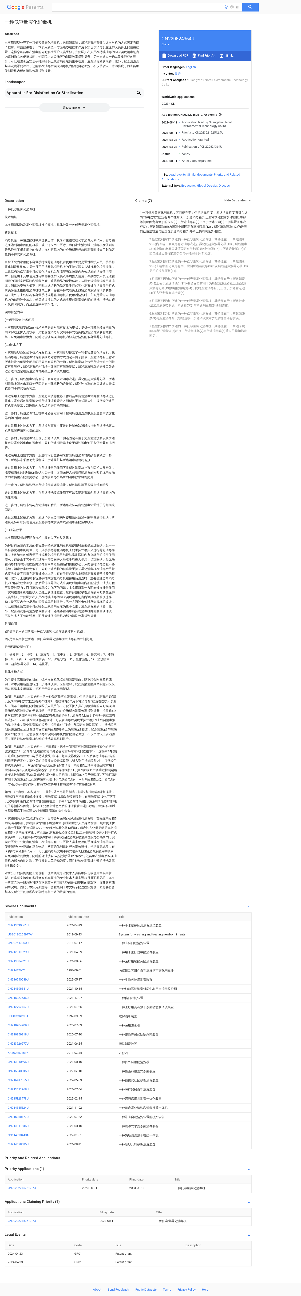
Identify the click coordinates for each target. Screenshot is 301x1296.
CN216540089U (18, 979)
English (191, 67)
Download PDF (177, 55)
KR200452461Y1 (19, 1052)
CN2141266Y (16, 970)
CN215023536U (18, 998)
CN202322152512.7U (22, 1188)
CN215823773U (18, 1098)
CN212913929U (18, 952)
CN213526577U (18, 1043)
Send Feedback (118, 1289)
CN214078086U (18, 1144)
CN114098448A (18, 1135)
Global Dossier (207, 185)
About (97, 1289)
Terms (167, 1289)
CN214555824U (18, 1107)
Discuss (224, 185)
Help (205, 1289)
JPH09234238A (18, 1016)
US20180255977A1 (21, 934)
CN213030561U (18, 925)
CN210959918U (18, 1034)
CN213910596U (18, 1062)
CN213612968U (18, 1089)
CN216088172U (18, 1117)
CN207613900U (18, 943)
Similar (229, 55)
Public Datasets (146, 1289)
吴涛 (177, 73)
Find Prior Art (206, 55)
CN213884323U (18, 961)
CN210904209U (18, 1025)
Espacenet (188, 185)
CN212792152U (18, 1007)
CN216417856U (18, 1080)
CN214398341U (18, 988)
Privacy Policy (187, 1289)
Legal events (177, 174)
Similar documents (200, 174)
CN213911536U (18, 1126)
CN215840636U (18, 1071)
